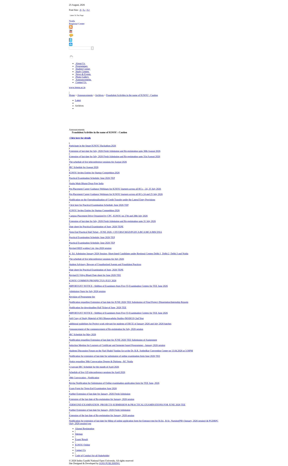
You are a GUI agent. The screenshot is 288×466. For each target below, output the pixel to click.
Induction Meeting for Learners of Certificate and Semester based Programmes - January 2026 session (117, 345)
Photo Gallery (82, 77)
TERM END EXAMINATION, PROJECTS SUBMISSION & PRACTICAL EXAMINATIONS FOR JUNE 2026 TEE (127, 404)
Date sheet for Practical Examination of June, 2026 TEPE (96, 226)
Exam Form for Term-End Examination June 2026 (93, 388)
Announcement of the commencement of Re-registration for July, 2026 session (106, 329)
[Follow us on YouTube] (70, 32)
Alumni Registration (84, 428)
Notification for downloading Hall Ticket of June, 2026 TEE (97, 307)
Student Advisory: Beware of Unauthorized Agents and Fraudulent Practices (105, 264)
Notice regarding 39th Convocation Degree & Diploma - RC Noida (101, 361)
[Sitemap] (70, 45)
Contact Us (81, 82)
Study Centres (82, 71)
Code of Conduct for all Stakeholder (92, 455)
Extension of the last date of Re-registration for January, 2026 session (101, 399)
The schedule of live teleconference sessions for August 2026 (98, 162)
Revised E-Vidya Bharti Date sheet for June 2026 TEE (95, 275)
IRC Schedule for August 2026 (83, 167)
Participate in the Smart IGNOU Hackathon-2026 (92, 145)
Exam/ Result (81, 439)
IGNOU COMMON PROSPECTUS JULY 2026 (92, 280)
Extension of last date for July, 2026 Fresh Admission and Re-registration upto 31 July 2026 (112, 221)
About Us (80, 63)
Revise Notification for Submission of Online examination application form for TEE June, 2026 (114, 383)
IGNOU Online (82, 445)
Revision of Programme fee (82, 296)
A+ (88, 10)
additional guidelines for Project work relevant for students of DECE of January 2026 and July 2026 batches (120, 323)
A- (84, 10)
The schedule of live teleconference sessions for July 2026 (96, 259)
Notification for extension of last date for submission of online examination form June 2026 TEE (114, 356)
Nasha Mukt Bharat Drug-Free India (86, 183)
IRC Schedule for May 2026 (82, 334)
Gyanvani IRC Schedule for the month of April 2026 (94, 367)
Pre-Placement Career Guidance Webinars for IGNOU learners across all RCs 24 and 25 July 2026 (116, 194)
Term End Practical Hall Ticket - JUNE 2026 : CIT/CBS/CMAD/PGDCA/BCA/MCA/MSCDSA (115, 232)
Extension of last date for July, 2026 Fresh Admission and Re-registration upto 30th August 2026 (114, 151)
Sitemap (79, 434)
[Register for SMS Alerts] (71, 36)
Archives (99, 95)
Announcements (83, 79)
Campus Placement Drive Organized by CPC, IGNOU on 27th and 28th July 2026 (108, 216)
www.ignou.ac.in (77, 87)
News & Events (83, 74)
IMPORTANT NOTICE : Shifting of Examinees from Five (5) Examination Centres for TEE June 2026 (118, 286)
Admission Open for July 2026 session (87, 291)
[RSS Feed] (71, 28)
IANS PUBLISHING (109, 463)
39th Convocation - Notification (84, 377)
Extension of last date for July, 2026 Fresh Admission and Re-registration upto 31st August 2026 (114, 156)
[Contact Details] (70, 41)
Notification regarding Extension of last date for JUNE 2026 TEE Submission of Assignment (113, 340)
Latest (78, 100)
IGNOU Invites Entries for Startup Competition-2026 (94, 172)
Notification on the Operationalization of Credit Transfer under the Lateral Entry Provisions (112, 199)
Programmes (81, 66)
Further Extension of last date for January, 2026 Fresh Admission (99, 394)
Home (72, 95)
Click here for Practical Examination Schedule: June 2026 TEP (99, 205)
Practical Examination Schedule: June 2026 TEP (92, 178)
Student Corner (83, 69)
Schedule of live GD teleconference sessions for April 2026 (97, 372)
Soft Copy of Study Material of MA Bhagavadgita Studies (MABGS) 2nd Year (106, 318)
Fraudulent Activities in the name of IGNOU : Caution (132, 95)
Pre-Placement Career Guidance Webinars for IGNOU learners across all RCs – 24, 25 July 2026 (115, 189)
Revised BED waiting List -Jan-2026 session (90, 248)
